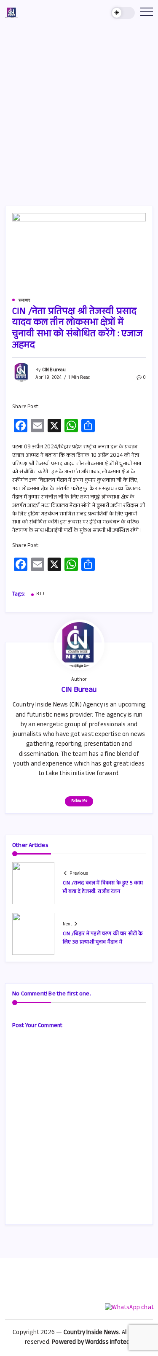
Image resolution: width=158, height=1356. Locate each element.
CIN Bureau (54, 371)
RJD (40, 594)
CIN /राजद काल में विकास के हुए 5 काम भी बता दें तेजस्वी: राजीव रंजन (103, 887)
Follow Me (79, 801)
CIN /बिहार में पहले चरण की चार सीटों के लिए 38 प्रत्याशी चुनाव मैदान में (103, 938)
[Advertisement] (79, 109)
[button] (123, 13)
